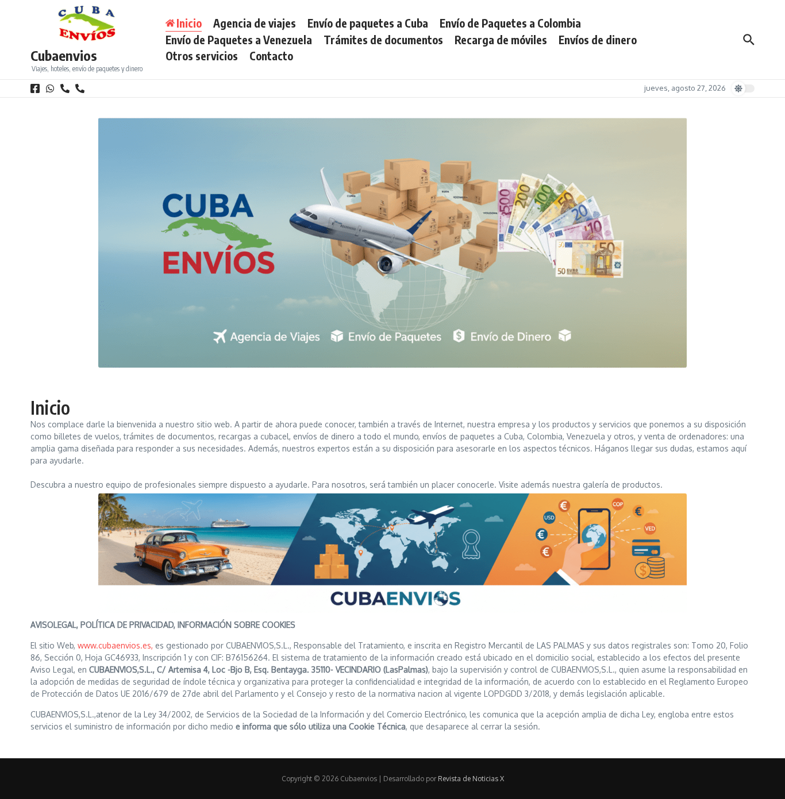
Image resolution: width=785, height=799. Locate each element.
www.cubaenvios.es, (115, 645)
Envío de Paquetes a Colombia (510, 23)
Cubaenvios (63, 55)
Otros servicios (202, 56)
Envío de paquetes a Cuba (367, 23)
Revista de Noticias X (471, 778)
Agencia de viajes (254, 23)
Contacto (271, 56)
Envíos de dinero (598, 40)
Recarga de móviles (501, 40)
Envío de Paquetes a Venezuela (239, 40)
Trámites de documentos (383, 40)
